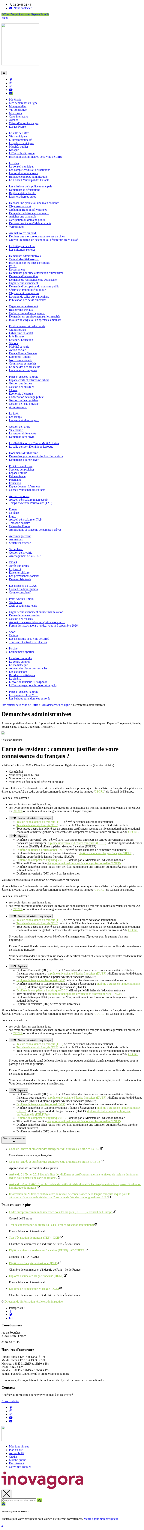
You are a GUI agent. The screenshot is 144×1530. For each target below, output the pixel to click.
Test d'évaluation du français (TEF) (37, 825)
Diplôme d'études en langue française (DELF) (36, 1276)
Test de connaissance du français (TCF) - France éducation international (51, 1224)
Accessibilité (16, 1453)
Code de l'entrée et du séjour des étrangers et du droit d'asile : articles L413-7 (54, 1148)
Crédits (13, 1456)
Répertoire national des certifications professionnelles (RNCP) (84, 863)
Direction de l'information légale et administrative (33, 1301)
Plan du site (16, 1449)
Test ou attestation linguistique (33, 818)
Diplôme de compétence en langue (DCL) (34, 1288)
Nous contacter (10, 1401)
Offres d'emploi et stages (16, 14)
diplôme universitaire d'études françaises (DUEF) (77, 843)
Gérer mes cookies (20, 1466)
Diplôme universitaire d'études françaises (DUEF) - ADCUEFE (47, 1250)
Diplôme (21, 836)
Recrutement (16, 1463)
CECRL (99, 791)
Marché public (17, 1460)
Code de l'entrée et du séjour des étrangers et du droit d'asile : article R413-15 (55, 1161)
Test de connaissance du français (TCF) (39, 821)
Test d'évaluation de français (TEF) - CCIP (34, 1237)
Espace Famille (40, 14)
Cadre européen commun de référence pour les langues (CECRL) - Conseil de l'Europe (61, 1212)
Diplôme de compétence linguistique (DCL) (42, 860)
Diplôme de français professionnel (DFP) (40, 849)
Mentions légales (19, 1446)
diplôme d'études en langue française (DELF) (105, 853)
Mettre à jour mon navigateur (101, 1518)
